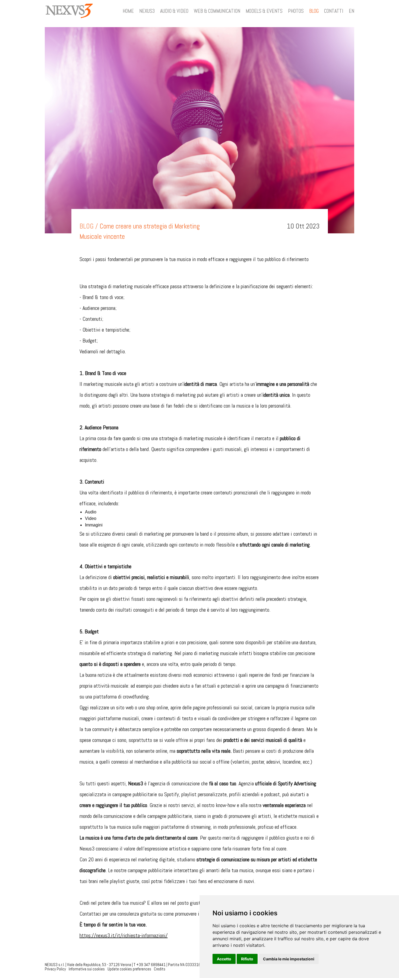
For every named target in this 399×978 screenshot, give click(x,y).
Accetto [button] (224, 959)
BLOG (314, 11)
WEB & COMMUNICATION (217, 11)
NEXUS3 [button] (147, 11)
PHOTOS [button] (296, 11)
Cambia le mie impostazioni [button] (288, 959)
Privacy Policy (55, 968)
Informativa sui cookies (87, 968)
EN (351, 11)
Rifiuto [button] (247, 959)
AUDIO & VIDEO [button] (174, 11)
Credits (159, 968)
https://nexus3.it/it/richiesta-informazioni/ (124, 935)
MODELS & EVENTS (264, 11)
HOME (128, 11)
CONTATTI (333, 11)
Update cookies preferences (129, 968)
